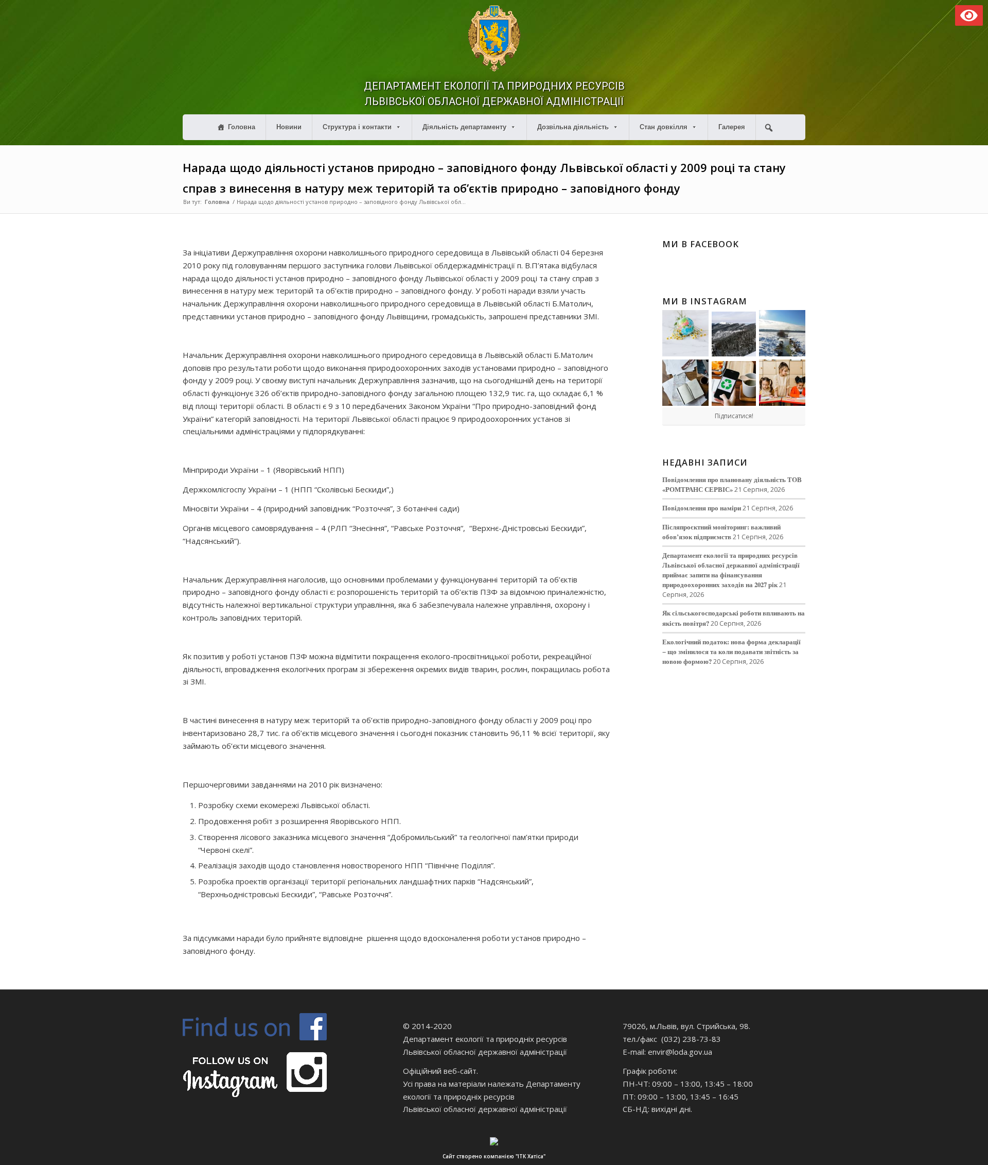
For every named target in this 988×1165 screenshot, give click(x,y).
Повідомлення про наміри (701, 507)
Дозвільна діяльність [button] (573, 127)
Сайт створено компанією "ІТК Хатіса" (494, 1156)
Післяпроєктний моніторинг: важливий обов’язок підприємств (721, 531)
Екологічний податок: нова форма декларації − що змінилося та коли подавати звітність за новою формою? (731, 651)
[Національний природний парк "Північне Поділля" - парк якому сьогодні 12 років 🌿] (782, 333)
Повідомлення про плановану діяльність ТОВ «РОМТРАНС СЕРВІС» (732, 484)
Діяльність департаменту (464, 127)
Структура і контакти (357, 127)
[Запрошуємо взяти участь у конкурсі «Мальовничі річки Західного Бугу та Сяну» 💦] (782, 382)
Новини (289, 127)
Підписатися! (734, 416)
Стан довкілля (663, 127)
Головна (241, 127)
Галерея (731, 127)
